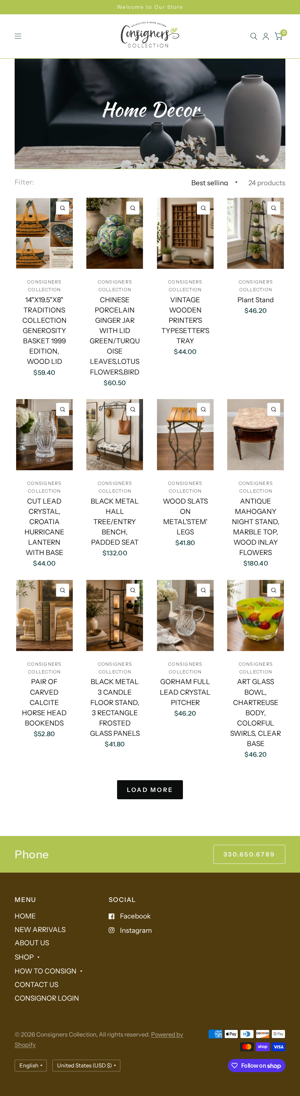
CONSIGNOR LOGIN (47, 998)
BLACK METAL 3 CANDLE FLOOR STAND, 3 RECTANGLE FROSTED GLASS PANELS (115, 707)
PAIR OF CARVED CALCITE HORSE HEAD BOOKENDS (44, 702)
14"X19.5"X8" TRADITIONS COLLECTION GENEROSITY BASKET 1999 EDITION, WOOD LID (44, 331)
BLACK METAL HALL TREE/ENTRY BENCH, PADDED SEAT (115, 522)
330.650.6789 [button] (249, 854)
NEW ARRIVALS (40, 929)
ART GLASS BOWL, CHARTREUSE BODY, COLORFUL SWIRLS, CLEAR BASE (255, 712)
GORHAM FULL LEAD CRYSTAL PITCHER (185, 691)
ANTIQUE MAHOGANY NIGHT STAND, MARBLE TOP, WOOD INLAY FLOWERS (256, 527)
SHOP (24, 957)
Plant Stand (255, 300)
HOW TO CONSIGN (45, 971)
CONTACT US (36, 984)
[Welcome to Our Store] (150, 7)
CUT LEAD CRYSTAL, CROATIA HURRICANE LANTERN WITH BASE (44, 527)
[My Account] (266, 36)
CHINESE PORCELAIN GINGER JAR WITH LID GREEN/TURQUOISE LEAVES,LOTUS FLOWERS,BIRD (115, 336)
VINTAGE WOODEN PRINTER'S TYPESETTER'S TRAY (185, 321)
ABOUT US (32, 943)
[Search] (254, 36)
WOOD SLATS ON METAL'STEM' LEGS (185, 516)
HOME (25, 916)
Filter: (24, 182)
